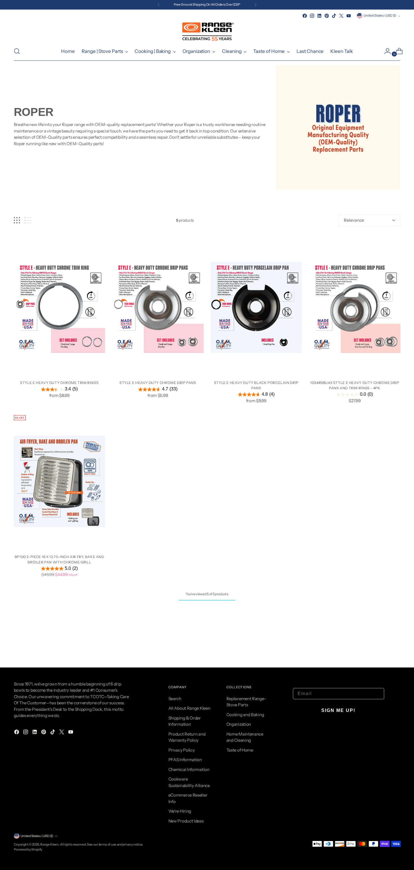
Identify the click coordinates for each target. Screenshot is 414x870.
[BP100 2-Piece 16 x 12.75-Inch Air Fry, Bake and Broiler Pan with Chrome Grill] (59, 481)
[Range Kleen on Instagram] (312, 15)
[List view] (28, 220)
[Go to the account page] (385, 51)
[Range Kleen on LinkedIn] (319, 15)
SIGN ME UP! (338, 710)
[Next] (255, 5)
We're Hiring (179, 811)
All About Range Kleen (189, 708)
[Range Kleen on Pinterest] (326, 15)
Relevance (354, 220)
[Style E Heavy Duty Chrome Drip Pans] (158, 307)
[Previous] (158, 5)
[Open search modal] (17, 51)
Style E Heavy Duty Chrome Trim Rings (59, 383)
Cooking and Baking (245, 714)
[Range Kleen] (207, 31)
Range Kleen (49, 844)
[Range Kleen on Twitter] (341, 15)
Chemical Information (189, 769)
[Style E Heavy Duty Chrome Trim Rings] (59, 307)
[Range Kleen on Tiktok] (334, 15)
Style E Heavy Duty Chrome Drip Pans (157, 383)
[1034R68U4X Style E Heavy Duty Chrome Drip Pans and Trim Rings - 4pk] (354, 307)
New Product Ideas (186, 821)
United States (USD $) (380, 15)
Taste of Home (239, 750)
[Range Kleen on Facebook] (304, 15)
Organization (238, 724)
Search (174, 698)
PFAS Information (185, 759)
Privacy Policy (181, 750)
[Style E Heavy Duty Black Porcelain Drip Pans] (256, 307)
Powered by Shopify (28, 849)
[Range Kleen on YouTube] (348, 15)
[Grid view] (17, 220)
